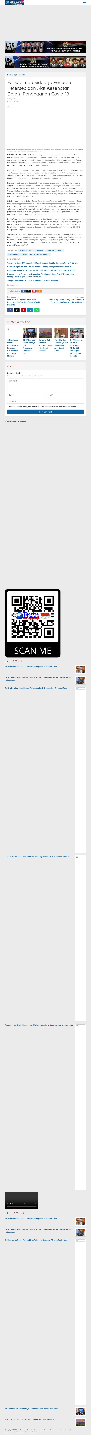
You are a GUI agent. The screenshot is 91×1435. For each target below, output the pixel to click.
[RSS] (39, 291)
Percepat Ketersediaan (40, 254)
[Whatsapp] (37, 310)
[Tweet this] (17, 310)
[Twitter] (28, 291)
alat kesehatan (26, 250)
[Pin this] (23, 310)
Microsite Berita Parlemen (14, 1432)
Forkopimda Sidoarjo (17, 254)
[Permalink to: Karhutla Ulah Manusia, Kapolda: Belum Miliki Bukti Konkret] (45, 333)
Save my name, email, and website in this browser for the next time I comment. (43, 406)
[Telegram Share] (30, 310)
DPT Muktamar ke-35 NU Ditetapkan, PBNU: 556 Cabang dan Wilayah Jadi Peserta (76, 348)
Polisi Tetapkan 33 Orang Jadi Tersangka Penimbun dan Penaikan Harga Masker (66, 299)
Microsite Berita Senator (33, 1432)
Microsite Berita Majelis (64, 1430)
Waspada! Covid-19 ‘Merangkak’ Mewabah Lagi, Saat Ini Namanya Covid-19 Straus (42, 263)
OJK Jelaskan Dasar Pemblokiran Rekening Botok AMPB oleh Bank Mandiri (13, 348)
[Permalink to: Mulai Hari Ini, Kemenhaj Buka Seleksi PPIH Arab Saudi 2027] (61, 333)
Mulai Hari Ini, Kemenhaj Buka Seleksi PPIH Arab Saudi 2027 (61, 345)
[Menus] (84, 2)
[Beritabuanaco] (14, 3)
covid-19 (39, 250)
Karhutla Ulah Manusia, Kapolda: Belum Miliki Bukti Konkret (45, 345)
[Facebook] (23, 291)
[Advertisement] (45, 21)
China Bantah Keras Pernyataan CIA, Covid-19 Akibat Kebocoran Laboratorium (41, 270)
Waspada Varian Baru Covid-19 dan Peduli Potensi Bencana (32, 280)
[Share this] (10, 310)
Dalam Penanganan (54, 250)
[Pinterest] (34, 291)
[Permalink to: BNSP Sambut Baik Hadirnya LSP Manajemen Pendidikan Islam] (30, 333)
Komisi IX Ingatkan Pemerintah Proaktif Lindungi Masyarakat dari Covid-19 (39, 267)
